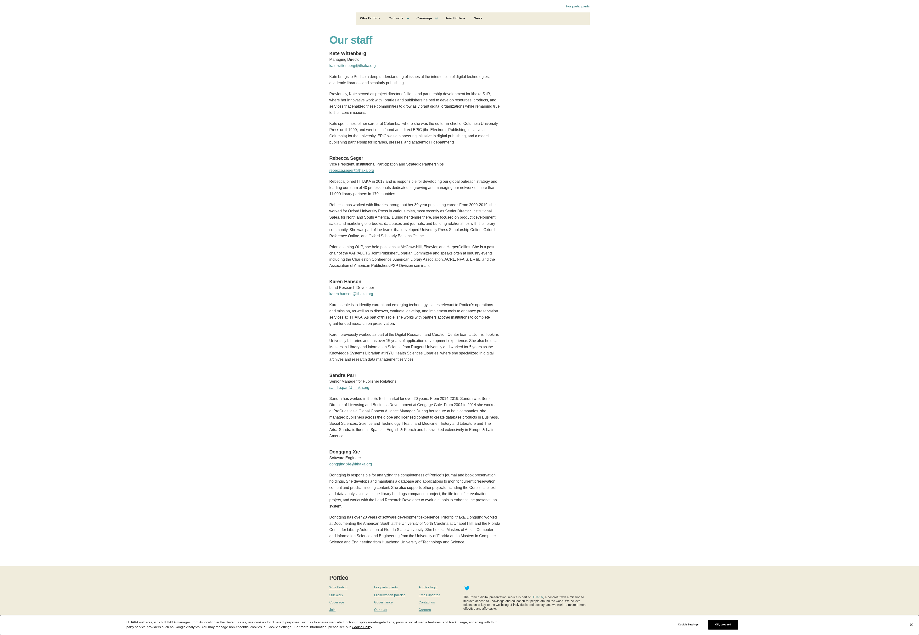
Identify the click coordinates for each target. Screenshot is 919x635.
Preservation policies (389, 595)
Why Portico (370, 18)
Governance (383, 602)
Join (332, 610)
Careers (425, 610)
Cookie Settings (688, 624)
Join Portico (455, 18)
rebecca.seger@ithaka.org (351, 170)
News (478, 18)
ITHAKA (537, 597)
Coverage (424, 18)
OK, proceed (723, 624)
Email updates (429, 595)
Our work (396, 18)
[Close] (911, 624)
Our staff (380, 610)
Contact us (427, 602)
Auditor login (428, 587)
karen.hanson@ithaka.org (351, 294)
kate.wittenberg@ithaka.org (352, 66)
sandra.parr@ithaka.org (349, 388)
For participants (578, 6)
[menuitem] (370, 18)
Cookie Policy (362, 627)
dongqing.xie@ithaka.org (350, 464)
